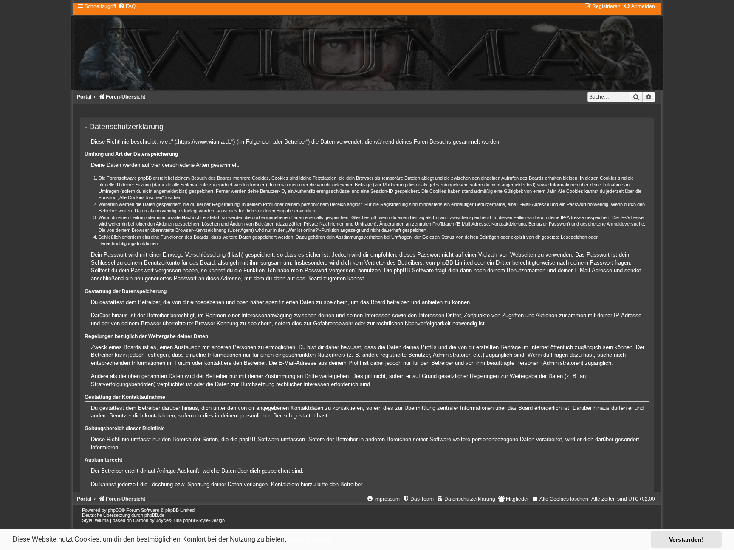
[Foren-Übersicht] (367, 46)
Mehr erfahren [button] (310, 539)
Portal (84, 97)
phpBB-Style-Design (204, 520)
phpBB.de (154, 515)
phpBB (114, 510)
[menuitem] (127, 6)
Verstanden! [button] (686, 539)
